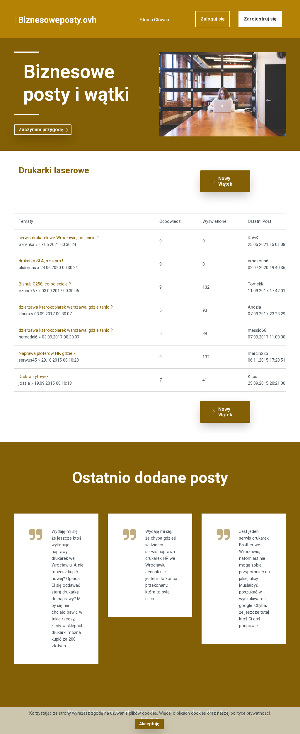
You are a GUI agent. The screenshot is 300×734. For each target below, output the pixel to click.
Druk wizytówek (34, 376)
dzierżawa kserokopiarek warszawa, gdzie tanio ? (66, 307)
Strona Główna (154, 20)
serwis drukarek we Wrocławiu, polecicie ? (59, 237)
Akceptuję (149, 723)
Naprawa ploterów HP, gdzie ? (47, 353)
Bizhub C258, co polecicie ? (45, 284)
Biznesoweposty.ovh (57, 20)
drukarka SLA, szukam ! (41, 261)
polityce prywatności (250, 713)
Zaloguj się (212, 19)
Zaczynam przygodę (40, 129)
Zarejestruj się (260, 19)
